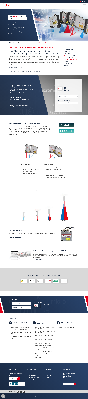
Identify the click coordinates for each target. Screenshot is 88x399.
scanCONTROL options (15, 237)
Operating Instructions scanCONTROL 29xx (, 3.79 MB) (45, 332)
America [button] (83, 1)
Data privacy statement (48, 396)
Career (48, 377)
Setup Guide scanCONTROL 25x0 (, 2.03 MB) (44, 336)
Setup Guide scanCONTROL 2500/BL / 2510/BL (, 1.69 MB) (44, 340)
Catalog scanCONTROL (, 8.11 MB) (20, 327)
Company (49, 375)
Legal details (37, 396)
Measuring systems (33, 379)
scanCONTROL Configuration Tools (42, 260)
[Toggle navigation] (84, 5)
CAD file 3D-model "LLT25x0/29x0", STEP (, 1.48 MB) (44, 356)
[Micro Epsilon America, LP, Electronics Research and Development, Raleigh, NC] (17, 384)
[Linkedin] (24, 392)
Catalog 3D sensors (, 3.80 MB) (19, 330)
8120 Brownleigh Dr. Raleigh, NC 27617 (70, 374)
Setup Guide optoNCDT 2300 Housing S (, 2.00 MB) (44, 348)
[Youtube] (21, 392)
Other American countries (64, 100)
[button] (3, 396)
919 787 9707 (70, 88)
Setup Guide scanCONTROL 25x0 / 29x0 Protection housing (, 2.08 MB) (44, 344)
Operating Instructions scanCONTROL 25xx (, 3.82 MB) (45, 328)
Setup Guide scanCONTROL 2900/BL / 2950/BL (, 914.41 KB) (44, 352)
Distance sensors (33, 373)
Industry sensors (33, 375)
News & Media (50, 373)
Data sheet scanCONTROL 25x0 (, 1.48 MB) (21, 333)
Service (48, 379)
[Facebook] (18, 392)
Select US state (62, 94)
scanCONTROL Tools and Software (67, 327)
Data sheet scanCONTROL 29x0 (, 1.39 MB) (21, 337)
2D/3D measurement (34, 377)
